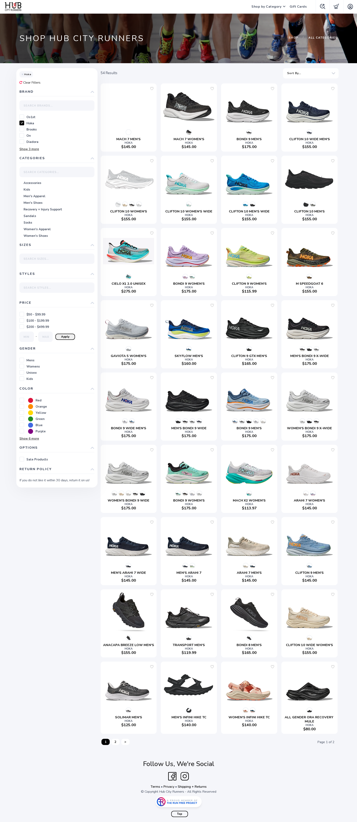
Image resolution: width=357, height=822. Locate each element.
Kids (27, 189)
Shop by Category (266, 6)
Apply (65, 337)
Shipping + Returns (192, 786)
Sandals (30, 216)
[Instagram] (184, 776)
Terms (155, 786)
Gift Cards (298, 6)
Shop (294, 38)
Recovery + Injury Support (43, 209)
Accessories (32, 183)
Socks (28, 223)
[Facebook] (172, 776)
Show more (29, 149)
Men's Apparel (34, 196)
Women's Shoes (36, 236)
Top (179, 814)
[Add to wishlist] (152, 88)
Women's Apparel (37, 229)
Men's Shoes (33, 203)
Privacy (168, 786)
